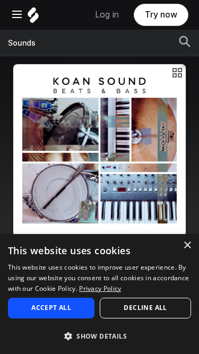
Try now (161, 15)
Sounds (22, 43)
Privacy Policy (100, 288)
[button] (99, 336)
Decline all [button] (145, 307)
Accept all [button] (51, 307)
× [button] (187, 245)
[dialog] (99, 294)
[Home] (33, 17)
